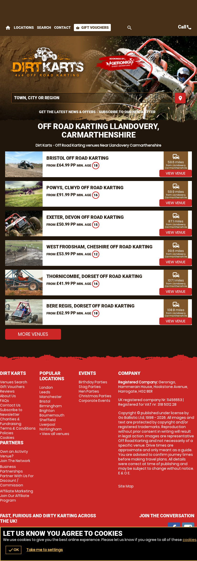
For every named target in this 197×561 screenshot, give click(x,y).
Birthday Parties (93, 382)
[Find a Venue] (92, 98)
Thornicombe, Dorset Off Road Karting (94, 276)
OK (13, 550)
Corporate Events (94, 400)
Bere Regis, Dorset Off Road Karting (90, 306)
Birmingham (51, 406)
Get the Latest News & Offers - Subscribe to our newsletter (97, 112)
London (46, 387)
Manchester (51, 396)
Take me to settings (44, 549)
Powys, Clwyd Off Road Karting (84, 187)
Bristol (45, 401)
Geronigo (120, 63)
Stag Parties (90, 386)
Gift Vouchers (92, 27)
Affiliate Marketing (16, 495)
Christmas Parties (95, 396)
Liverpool (47, 424)
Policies (6, 433)
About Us (8, 396)
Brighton (47, 410)
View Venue (175, 173)
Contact (62, 27)
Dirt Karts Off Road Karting (47, 63)
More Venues (33, 334)
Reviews (7, 391)
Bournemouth (52, 415)
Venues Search (13, 382)
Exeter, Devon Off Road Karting (85, 217)
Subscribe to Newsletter (11, 412)
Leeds (45, 392)
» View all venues (54, 433)
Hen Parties (89, 391)
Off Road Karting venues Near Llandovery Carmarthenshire (108, 145)
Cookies (7, 437)
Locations (24, 27)
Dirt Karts (44, 145)
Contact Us (10, 405)
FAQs (4, 400)
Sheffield (48, 419)
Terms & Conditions (18, 428)
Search (44, 27)
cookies (189, 539)
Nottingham (51, 429)
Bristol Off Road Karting (77, 158)
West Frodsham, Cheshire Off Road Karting (99, 246)
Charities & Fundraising (10, 421)
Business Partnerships (17, 476)
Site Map (126, 486)
